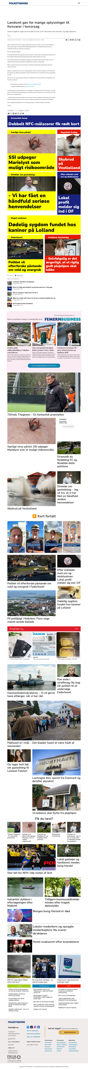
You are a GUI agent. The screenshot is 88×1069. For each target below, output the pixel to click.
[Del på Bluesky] (79, 40)
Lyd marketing (72, 1048)
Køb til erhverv (48, 1048)
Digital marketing (73, 1044)
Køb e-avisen (48, 1044)
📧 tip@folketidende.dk (69, 1032)
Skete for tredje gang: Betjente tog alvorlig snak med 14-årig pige (32, 287)
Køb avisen (47, 1046)
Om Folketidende (61, 1042)
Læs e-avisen (48, 1042)
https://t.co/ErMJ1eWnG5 (34, 84)
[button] (10, 275)
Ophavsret (59, 1048)
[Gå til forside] (18, 3)
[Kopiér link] (77, 40)
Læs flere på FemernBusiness (44, 365)
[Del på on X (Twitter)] (68, 40)
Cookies (59, 1050)
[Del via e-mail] (73, 40)
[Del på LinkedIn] (71, 40)
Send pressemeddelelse (33, 1033)
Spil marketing (72, 1046)
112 (16, 110)
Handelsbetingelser (74, 1050)
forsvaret (11, 110)
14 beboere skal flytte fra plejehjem (23, 282)
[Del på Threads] (75, 40)
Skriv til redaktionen (32, 1030)
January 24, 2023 (29, 86)
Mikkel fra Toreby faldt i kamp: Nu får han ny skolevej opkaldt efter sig (34, 298)
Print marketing (73, 1042)
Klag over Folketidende (33, 1036)
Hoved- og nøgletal (62, 1044)
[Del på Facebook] (66, 40)
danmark (21, 110)
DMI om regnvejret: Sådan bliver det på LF (25, 292)
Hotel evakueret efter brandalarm (23, 303)
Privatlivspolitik (60, 1046)
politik (27, 110)
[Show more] (63, 1037)
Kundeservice (48, 1050)
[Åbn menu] (79, 3)
